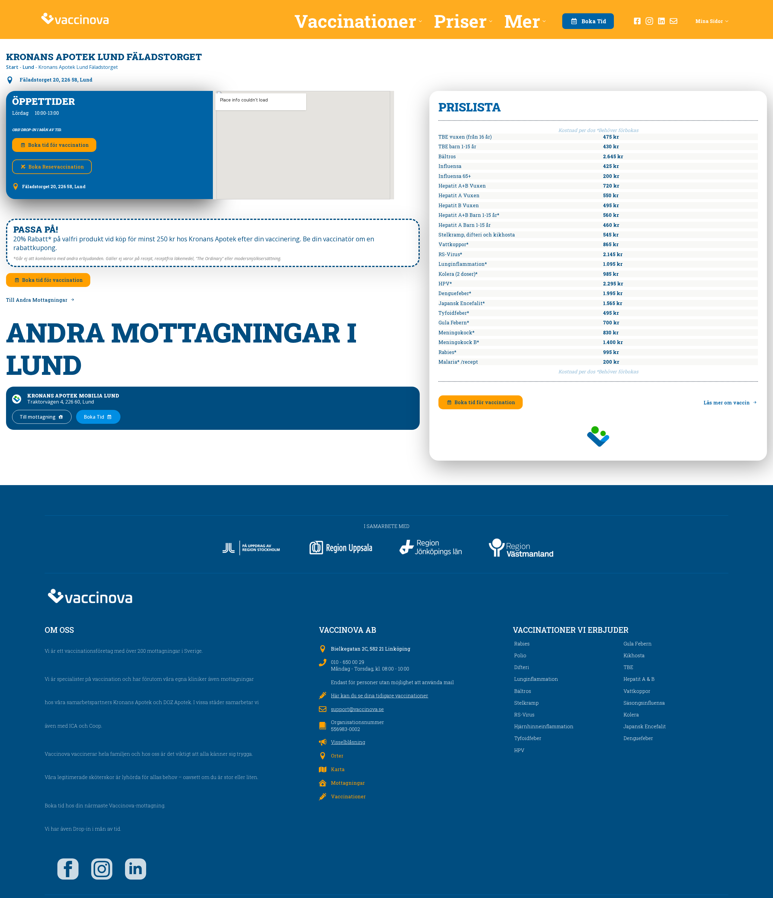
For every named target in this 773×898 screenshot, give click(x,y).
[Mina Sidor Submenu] (728, 21)
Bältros (447, 156)
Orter (337, 755)
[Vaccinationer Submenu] (422, 21)
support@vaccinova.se (357, 709)
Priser (460, 21)
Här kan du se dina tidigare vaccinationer (379, 695)
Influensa (449, 166)
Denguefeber (638, 738)
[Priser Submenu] (492, 21)
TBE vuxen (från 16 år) (465, 137)
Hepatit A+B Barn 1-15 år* (468, 215)
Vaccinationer (355, 21)
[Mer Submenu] (546, 21)
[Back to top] (758, 883)
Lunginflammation (536, 679)
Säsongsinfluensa (644, 703)
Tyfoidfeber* (453, 313)
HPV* (445, 283)
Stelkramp (526, 703)
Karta (338, 769)
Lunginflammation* (462, 264)
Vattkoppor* (453, 244)
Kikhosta (634, 655)
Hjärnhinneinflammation (543, 726)
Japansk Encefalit (645, 726)
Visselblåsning (348, 742)
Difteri (521, 667)
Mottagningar (348, 783)
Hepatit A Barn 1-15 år (464, 225)
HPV (519, 750)
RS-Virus (524, 714)
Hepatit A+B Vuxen (462, 185)
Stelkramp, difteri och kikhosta (476, 234)
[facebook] (68, 869)
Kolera (631, 714)
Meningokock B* (458, 342)
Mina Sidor (709, 21)
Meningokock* (456, 332)
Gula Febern (638, 643)
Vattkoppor (637, 691)
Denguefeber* (454, 293)
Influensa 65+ (454, 176)
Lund (28, 67)
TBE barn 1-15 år (457, 146)
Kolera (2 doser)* (458, 274)
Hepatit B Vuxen (458, 205)
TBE (628, 667)
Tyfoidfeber (527, 738)
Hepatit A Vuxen (459, 195)
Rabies (522, 643)
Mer (522, 21)
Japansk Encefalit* (461, 303)
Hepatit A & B (639, 679)
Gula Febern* (453, 322)
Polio (520, 655)
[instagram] (101, 869)
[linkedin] (135, 869)
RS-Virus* (450, 254)
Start (12, 67)
